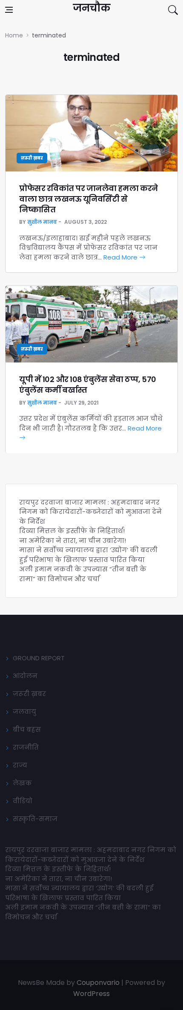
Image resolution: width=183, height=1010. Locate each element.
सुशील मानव (42, 221)
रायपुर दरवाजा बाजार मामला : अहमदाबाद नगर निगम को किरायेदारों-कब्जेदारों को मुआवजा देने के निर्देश (90, 512)
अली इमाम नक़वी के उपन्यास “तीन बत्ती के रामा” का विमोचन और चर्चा (82, 574)
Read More (121, 257)
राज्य (20, 765)
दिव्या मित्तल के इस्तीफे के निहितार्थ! (72, 530)
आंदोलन (25, 675)
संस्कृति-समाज (35, 818)
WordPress (91, 994)
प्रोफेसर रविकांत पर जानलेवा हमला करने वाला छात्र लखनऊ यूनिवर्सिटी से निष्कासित (88, 199)
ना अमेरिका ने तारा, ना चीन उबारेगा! (72, 540)
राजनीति (26, 747)
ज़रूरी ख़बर (32, 158)
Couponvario (98, 982)
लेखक (22, 783)
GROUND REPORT (39, 657)
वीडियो (22, 800)
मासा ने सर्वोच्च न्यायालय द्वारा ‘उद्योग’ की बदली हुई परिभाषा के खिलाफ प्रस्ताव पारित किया (88, 554)
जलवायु (24, 711)
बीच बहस (27, 729)
